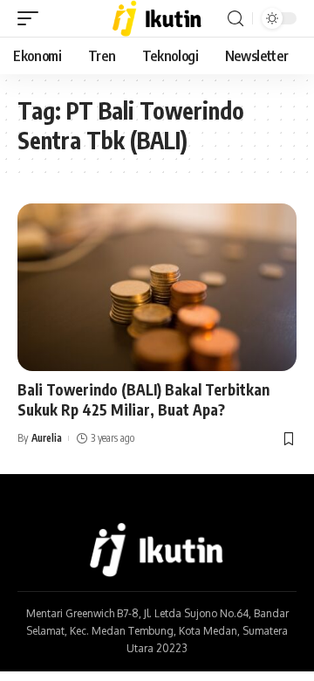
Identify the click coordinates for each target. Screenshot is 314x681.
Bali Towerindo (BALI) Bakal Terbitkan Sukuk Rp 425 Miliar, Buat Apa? (143, 400)
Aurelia (46, 437)
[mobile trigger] (32, 18)
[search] (235, 18)
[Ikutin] (157, 18)
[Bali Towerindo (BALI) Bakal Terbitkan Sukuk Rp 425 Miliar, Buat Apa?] (157, 287)
